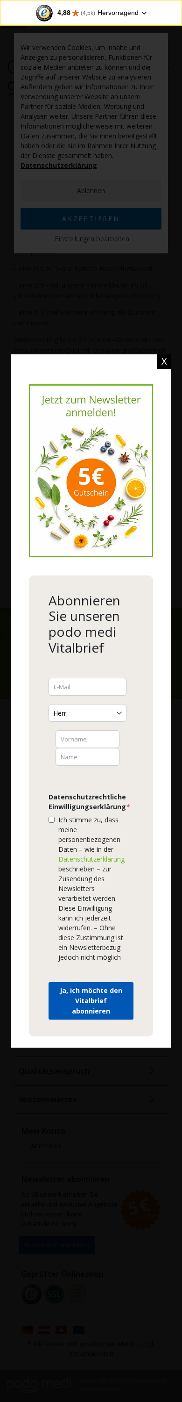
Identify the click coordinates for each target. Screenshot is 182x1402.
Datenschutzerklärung (91, 859)
